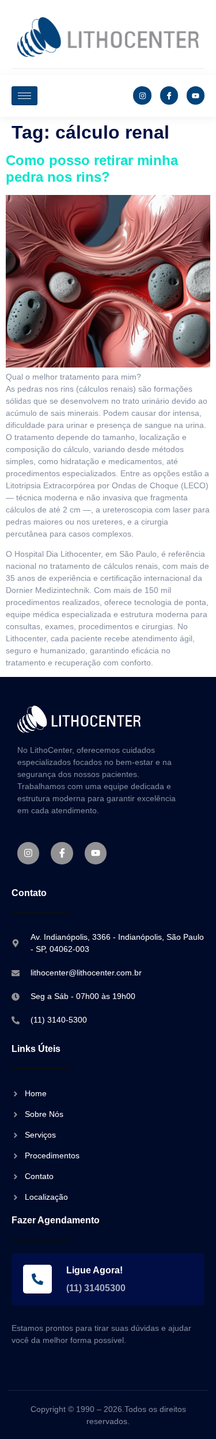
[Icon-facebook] (169, 95)
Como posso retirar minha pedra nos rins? (92, 168)
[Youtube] (195, 95)
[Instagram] (142, 95)
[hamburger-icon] (24, 95)
